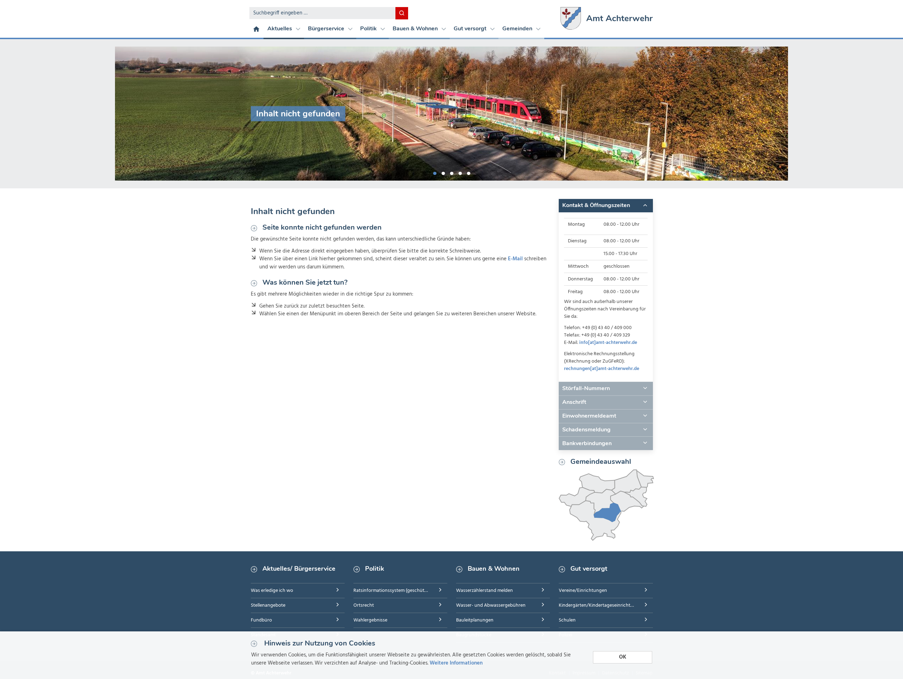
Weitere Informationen (456, 663)
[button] (606, 205)
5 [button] (468, 172)
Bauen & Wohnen (416, 28)
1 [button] (434, 172)
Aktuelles (280, 28)
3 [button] (451, 172)
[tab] (606, 205)
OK (622, 657)
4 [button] (459, 172)
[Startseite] (256, 28)
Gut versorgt (471, 28)
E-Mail (515, 259)
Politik (369, 28)
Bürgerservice (327, 28)
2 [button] (443, 172)
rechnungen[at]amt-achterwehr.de (601, 369)
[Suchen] (401, 13)
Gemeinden (518, 28)
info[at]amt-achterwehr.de (608, 343)
